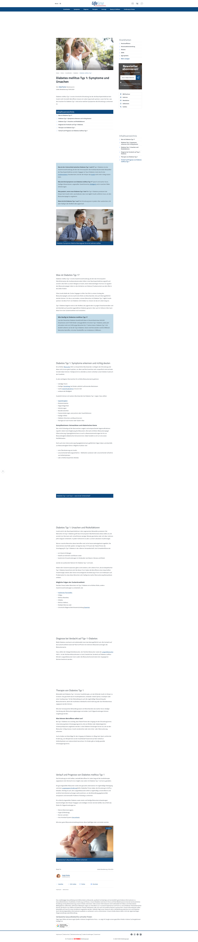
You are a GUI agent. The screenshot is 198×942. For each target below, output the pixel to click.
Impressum (58, 889)
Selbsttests (126, 103)
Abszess (123, 49)
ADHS (122, 52)
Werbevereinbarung (127, 85)
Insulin (93, 174)
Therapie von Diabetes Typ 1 (66, 127)
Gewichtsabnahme (67, 389)
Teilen (83, 884)
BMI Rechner (126, 94)
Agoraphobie (124, 55)
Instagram (134, 934)
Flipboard (140, 934)
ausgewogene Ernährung (69, 788)
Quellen (60, 884)
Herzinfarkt (75, 817)
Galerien (125, 97)
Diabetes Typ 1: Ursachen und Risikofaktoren (71, 121)
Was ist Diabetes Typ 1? (65, 115)
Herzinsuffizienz (125, 43)
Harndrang (66, 386)
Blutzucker (67, 367)
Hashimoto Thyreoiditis (65, 592)
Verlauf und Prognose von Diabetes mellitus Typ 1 (73, 130)
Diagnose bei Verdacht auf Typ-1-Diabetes (70, 124)
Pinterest (137, 934)
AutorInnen (97, 934)
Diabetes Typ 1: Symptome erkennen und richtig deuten (74, 118)
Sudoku (125, 107)
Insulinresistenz (62, 174)
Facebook (131, 934)
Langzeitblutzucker (107, 652)
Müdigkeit (93, 184)
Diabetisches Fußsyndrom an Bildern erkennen (84, 844)
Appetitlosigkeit (62, 401)
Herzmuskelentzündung (128, 46)
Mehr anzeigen (125, 58)
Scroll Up (3, 471)
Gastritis (86, 607)
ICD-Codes (73, 884)
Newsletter (126, 100)
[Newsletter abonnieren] (138, 77)
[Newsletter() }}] (132, 3)
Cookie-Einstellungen (87, 934)
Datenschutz (66, 889)
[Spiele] (137, 3)
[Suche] (142, 3)
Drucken (95, 884)
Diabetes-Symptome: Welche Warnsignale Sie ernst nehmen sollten (84, 227)
